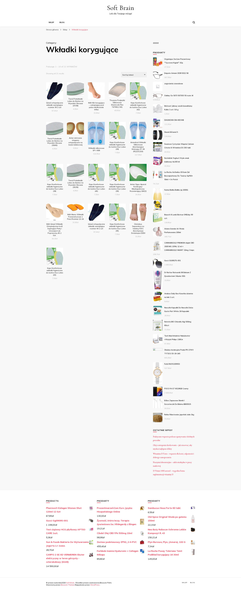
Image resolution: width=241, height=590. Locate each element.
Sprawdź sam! (54, 92)
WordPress (95, 585)
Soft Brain (120, 8)
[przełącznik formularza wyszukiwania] (194, 22)
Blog (62, 22)
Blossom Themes (68, 585)
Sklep (51, 22)
